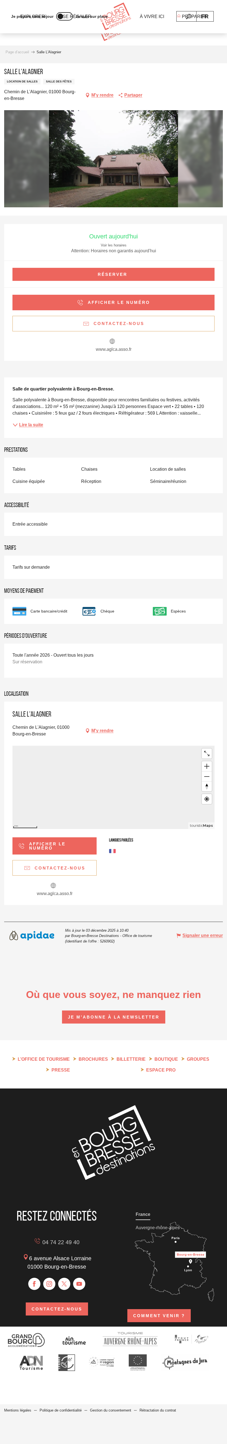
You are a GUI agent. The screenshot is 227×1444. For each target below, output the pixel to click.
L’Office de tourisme (44, 1059)
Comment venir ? (159, 1315)
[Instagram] (49, 1284)
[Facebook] (34, 1284)
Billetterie (131, 1059)
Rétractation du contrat (158, 1410)
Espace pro (161, 1070)
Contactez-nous (57, 1309)
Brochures (93, 1059)
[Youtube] (79, 1284)
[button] (189, 16)
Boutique (166, 1059)
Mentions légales (17, 1410)
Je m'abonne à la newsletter (113, 1017)
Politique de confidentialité (61, 1410)
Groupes (198, 1059)
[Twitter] (64, 1284)
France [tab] (143, 1214)
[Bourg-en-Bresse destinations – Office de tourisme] (113, 1178)
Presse (60, 1070)
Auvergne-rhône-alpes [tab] (158, 1227)
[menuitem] (115, 16)
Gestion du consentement (110, 1410)
